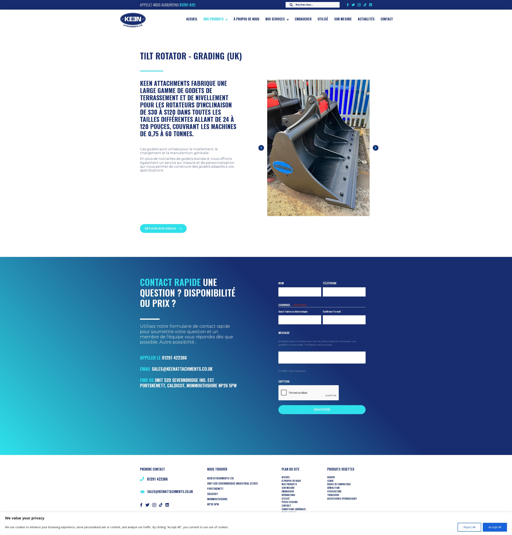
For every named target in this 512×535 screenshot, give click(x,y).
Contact (286, 505)
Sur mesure (288, 487)
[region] (256, 523)
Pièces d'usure (290, 502)
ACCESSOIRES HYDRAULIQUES (342, 498)
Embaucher (288, 491)
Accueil (286, 477)
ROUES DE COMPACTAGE (339, 484)
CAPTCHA (284, 381)
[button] (261, 148)
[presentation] (308, 393)
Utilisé (285, 498)
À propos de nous (291, 480)
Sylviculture (334, 491)
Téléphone (330, 283)
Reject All (469, 527)
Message (284, 333)
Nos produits (289, 484)
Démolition (333, 487)
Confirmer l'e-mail (332, 311)
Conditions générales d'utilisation (294, 511)
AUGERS (331, 477)
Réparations (288, 495)
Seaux (330, 480)
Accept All (495, 527)
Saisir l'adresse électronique (292, 311)
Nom (281, 283)
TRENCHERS (333, 495)
